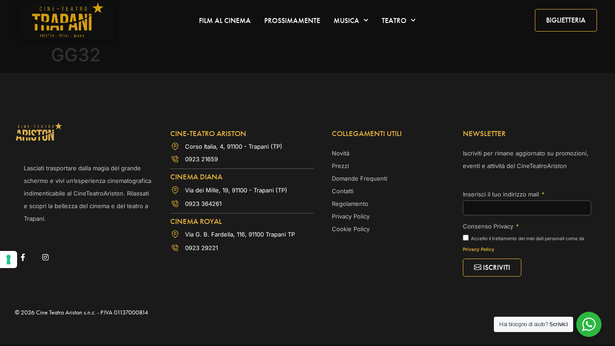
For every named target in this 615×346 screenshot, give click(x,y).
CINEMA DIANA (196, 177)
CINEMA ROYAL (196, 221)
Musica (346, 20)
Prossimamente (292, 20)
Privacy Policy (478, 249)
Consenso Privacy (489, 226)
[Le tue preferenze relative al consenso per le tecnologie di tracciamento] (8, 259)
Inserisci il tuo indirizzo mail (502, 194)
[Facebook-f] (23, 257)
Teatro (394, 20)
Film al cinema (225, 20)
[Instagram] (45, 257)
